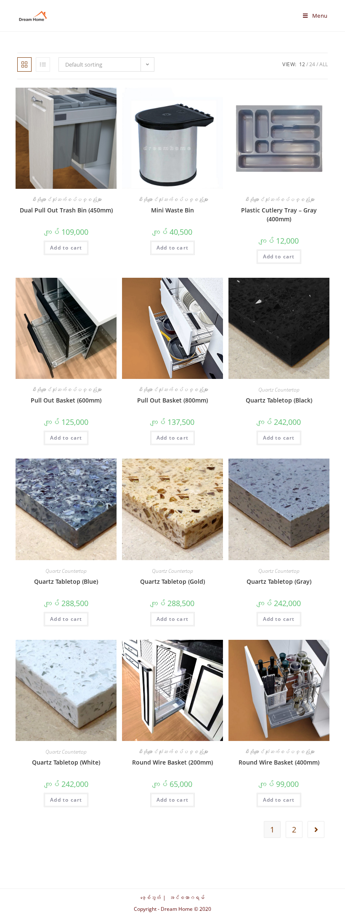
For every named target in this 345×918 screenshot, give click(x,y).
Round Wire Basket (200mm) (172, 762)
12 (302, 64)
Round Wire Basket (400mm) (279, 762)
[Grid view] (24, 64)
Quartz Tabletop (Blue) (66, 581)
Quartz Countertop (279, 389)
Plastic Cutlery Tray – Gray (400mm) (279, 214)
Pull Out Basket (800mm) (172, 400)
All (323, 64)
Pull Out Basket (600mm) (66, 400)
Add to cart (66, 247)
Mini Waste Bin (172, 210)
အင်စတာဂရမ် (186, 897)
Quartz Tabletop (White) (66, 762)
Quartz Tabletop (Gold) (172, 581)
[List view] (43, 64)
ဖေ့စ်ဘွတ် (151, 897)
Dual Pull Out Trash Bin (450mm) (66, 210)
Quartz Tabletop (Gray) (279, 581)
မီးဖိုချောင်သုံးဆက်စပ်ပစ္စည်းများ (66, 199)
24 (312, 64)
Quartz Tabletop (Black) (279, 400)
